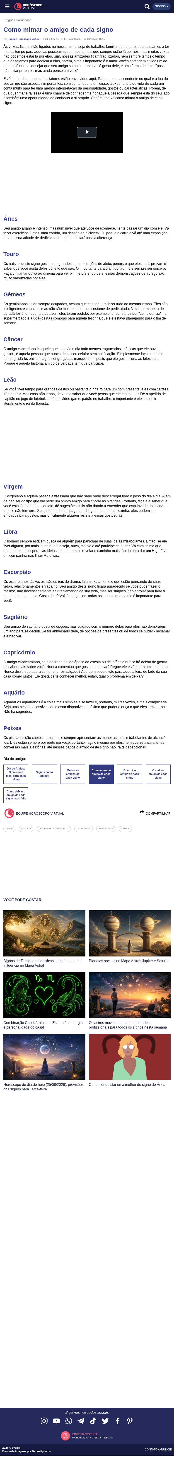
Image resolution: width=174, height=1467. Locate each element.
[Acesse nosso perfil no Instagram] (44, 1421)
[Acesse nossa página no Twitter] (105, 1421)
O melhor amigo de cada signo (158, 774)
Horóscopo (23, 20)
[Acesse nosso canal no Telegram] (81, 1421)
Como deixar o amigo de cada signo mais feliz (16, 795)
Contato (151, 1449)
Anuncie (165, 1449)
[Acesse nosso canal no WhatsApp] (68, 1421)
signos (125, 829)
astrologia (83, 829)
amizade (26, 829)
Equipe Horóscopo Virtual (24, 39)
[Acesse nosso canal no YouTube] (56, 1421)
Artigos (8, 20)
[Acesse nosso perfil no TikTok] (93, 1421)
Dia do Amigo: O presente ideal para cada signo (16, 774)
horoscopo (106, 829)
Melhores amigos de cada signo (73, 774)
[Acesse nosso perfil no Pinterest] (130, 1421)
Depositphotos (41, 1451)
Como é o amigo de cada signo (129, 774)
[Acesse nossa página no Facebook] (117, 1421)
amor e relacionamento (53, 829)
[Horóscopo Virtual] (47, 6)
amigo (9, 829)
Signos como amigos (44, 774)
